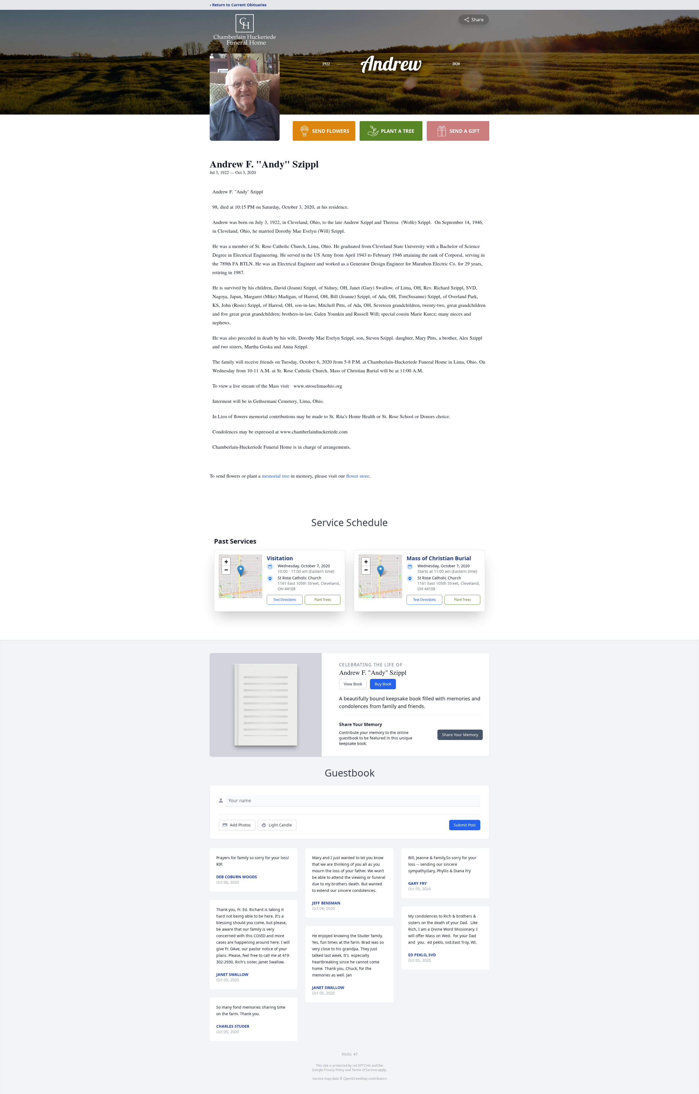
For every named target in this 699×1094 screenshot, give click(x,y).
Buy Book (383, 684)
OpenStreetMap (355, 1078)
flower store (357, 475)
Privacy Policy (334, 1070)
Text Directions (284, 599)
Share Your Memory (460, 734)
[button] (240, 570)
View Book (353, 684)
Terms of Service (364, 1070)
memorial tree (275, 475)
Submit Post (465, 825)
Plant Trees (322, 599)
